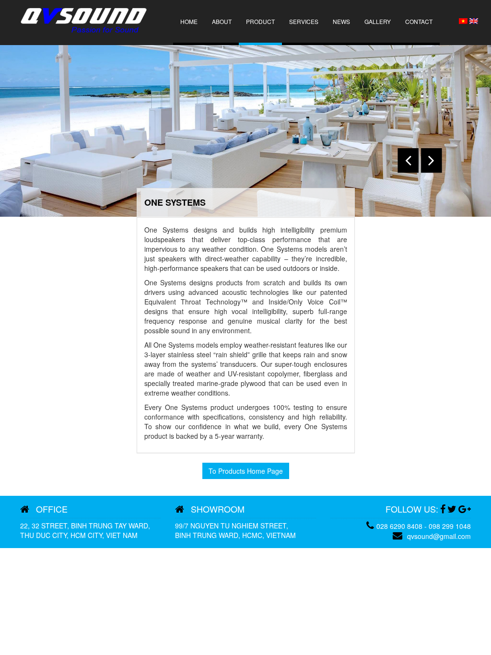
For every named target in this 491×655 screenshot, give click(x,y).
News (341, 21)
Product (260, 21)
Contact (419, 21)
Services (303, 21)
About (222, 21)
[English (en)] (473, 20)
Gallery (377, 21)
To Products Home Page (246, 471)
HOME (189, 21)
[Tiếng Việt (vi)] (463, 20)
